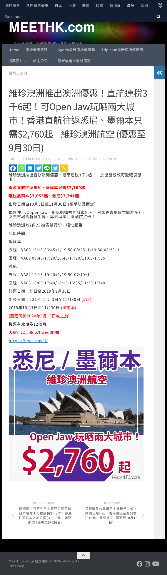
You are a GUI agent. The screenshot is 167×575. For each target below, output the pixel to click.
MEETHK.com (52, 26)
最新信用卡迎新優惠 (74, 60)
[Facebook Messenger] (30, 168)
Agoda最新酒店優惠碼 (76, 49)
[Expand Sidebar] (159, 72)
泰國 (86, 5)
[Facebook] (13, 168)
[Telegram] (38, 168)
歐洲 (144, 5)
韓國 (99, 5)
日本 (58, 5)
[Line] (47, 168)
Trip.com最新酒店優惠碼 (122, 49)
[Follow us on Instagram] (147, 564)
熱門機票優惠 (37, 5)
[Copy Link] (64, 168)
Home (13, 49)
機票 (12, 72)
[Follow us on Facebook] (140, 564)
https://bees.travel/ (28, 340)
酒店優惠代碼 (37, 49)
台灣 (72, 5)
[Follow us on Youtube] (155, 564)
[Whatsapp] (21, 168)
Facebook (14, 16)
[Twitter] (55, 168)
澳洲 (130, 5)
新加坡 (115, 5)
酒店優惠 (12, 5)
